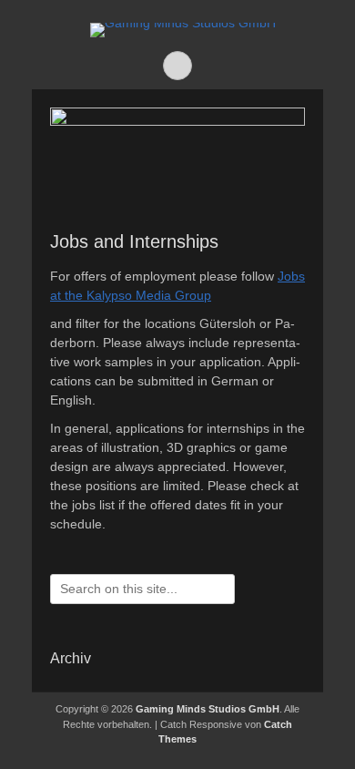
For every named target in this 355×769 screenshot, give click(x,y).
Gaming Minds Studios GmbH (207, 708)
